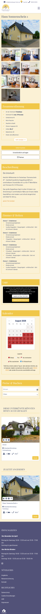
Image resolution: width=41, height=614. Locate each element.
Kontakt (4, 582)
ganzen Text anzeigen (9, 201)
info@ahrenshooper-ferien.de (13, 2)
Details (35, 458)
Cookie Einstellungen (8, 596)
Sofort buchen (20, 148)
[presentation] (3, 428)
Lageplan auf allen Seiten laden (20, 300)
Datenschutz (5, 592)
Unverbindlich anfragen (20, 152)
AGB (2, 599)
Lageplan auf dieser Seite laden (20, 296)
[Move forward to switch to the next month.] (31, 320)
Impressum (5, 602)
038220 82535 (34, 2)
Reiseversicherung (7, 578)
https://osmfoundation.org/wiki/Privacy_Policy (20, 293)
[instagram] (2, 563)
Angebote (4, 575)
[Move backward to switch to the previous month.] (9, 320)
